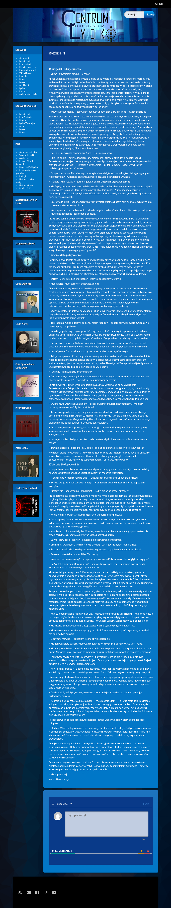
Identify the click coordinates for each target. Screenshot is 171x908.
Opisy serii (24, 58)
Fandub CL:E (25, 188)
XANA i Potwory (26, 73)
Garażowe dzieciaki (28, 152)
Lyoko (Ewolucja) (27, 123)
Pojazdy (23, 76)
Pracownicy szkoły (28, 70)
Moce (22, 79)
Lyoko (22, 88)
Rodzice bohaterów (28, 67)
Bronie (22, 82)
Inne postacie (25, 64)
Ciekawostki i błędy (28, 94)
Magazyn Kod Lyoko (28, 167)
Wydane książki (26, 155)
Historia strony (26, 185)
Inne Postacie (25, 117)
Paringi (22, 176)
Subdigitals (24, 158)
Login (146, 804)
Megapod (23, 120)
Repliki (22, 91)
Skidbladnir (24, 85)
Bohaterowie (25, 61)
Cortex (22, 126)
